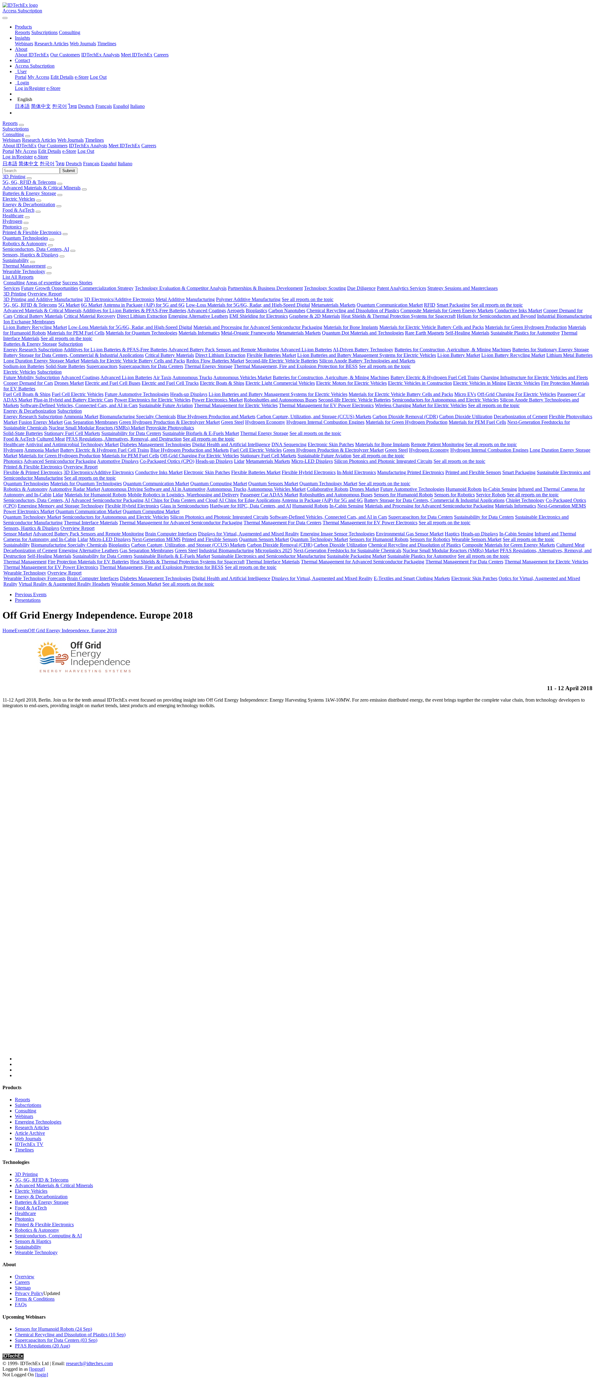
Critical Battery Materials (38, 316)
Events (21, 630)
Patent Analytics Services (401, 288)
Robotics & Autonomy (24, 243)
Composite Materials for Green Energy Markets (446, 310)
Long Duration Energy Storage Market (41, 360)
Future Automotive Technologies (137, 394)
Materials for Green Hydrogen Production (526, 327)
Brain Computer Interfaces (171, 533)
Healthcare (13, 215)
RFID (429, 305)
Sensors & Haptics (33, 1241)
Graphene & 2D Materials (314, 316)
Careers (161, 54)
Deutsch (86, 106)
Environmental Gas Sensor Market (409, 533)
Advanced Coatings (206, 310)
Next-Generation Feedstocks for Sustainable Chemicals (347, 550)
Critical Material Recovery (90, 316)
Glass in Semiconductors (184, 505)
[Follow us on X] (304, 887)
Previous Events (30, 594)
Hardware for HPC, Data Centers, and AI (250, 505)
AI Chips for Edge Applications (249, 500)
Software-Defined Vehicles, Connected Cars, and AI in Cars (79, 405)
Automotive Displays (118, 461)
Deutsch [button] (74, 163)
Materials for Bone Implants (351, 327)
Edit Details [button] (49, 151)
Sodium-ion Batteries (23, 366)
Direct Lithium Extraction (142, 316)
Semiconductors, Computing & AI (48, 1235)
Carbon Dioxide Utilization (465, 416)
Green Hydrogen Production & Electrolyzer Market (169, 422)
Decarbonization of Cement (521, 416)
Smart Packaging (453, 305)
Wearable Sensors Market (476, 539)
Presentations (28, 600)
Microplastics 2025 (273, 550)
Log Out (98, 77)
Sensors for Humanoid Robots (403, 494)
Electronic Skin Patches (331, 444)
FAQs (21, 1304)
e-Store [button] (69, 151)
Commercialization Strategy (106, 288)
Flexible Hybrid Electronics (309, 472)
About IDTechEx (32, 54)
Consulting (69, 32)
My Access (38, 77)
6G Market (91, 305)
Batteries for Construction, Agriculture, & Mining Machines (452, 349)
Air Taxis (162, 377)
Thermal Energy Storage (208, 366)
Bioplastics (256, 310)
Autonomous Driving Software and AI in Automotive (153, 489)
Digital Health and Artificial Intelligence (231, 444)
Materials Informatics (199, 332)
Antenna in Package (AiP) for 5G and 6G (144, 305)
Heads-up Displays (188, 394)
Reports (22, 32)
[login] (41, 1374)
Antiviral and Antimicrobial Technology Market (72, 444)
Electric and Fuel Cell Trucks (170, 383)
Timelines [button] (94, 140)
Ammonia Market (81, 416)
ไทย (72, 106)
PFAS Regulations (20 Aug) (42, 1345)
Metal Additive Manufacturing (185, 299)
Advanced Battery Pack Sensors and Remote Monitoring (223, 349)
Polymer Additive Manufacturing (248, 299)
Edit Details (62, 77)
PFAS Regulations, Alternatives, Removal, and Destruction (124, 439)
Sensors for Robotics (454, 494)
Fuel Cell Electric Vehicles (78, 394)
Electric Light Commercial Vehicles (280, 383)
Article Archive (30, 1133)
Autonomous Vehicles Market (242, 377)
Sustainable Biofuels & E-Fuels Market (200, 433)
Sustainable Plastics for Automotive (525, 332)
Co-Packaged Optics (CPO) (167, 461)
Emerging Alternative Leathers (198, 316)
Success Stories (77, 282)
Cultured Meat (51, 439)
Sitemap (23, 1287)
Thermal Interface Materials (91, 522)
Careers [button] (148, 145)
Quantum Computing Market (218, 483)
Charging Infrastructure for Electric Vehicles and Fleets (534, 377)
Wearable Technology (23, 271)
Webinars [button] (11, 140)
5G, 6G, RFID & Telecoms (29, 182)
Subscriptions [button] (15, 128)
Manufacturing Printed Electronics (410, 472)
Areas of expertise (43, 282)
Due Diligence (361, 288)
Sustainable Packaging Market (356, 556)
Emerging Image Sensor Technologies (337, 533)
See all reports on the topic (307, 299)
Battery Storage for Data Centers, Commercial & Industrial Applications (73, 355)
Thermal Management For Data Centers (282, 522)
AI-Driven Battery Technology (363, 349)
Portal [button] (8, 151)
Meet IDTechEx (136, 54)
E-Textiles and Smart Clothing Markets (412, 578)
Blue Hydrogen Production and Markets (216, 416)
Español (121, 106)
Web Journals (83, 43)
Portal (20, 77)
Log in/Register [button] (17, 156)
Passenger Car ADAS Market (269, 494)
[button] (23, 26)
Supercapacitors (101, 366)
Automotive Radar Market (74, 489)
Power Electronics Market (217, 399)
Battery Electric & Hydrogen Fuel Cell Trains (434, 377)
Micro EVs (465, 394)
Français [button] (91, 163)
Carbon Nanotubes (286, 310)
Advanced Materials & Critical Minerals (41, 187)
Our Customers (65, 54)
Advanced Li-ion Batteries (306, 349)
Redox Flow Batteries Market (215, 360)
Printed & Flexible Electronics (31, 232)
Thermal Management (24, 265)
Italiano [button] (125, 163)
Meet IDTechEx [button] (124, 145)
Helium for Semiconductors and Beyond (496, 316)
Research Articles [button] (39, 140)
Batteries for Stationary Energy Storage (550, 349)
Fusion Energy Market (41, 422)
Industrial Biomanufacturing (564, 316)
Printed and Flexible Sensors (473, 472)
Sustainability (15, 260)
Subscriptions (44, 32)
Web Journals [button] (70, 140)
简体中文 (41, 106)
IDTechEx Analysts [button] (88, 145)
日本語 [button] (9, 163)
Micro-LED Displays (312, 461)
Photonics (12, 226)
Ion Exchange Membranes (29, 321)
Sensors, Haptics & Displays (30, 254)
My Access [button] (26, 151)
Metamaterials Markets (333, 305)
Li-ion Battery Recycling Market (35, 327)
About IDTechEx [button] (19, 145)
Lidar (239, 461)
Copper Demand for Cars (28, 383)
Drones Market (69, 383)
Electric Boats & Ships (222, 383)
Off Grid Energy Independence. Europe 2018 (72, 630)
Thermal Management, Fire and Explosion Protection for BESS (296, 366)
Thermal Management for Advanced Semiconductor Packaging (180, 522)
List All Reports (17, 277)
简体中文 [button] (28, 163)
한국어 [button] (47, 163)
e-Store (82, 77)
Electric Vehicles (18, 199)
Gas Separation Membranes (91, 422)
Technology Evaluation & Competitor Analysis (181, 288)
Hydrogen (12, 221)
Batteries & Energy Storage (29, 193)
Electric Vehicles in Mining (479, 383)
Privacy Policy (29, 1293)
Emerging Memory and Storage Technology (61, 505)
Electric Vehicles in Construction (420, 383)
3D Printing (13, 176)
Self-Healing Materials (467, 332)
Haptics (452, 533)
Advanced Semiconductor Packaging (60, 461)
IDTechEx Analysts (100, 54)
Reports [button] (10, 123)
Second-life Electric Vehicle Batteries (281, 360)
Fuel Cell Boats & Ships (27, 394)
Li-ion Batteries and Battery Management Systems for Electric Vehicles (366, 355)
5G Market (69, 305)
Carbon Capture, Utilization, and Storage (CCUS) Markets (314, 416)
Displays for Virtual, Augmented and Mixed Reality (248, 533)
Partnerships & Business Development (265, 288)
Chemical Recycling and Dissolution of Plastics (352, 310)
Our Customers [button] (53, 145)
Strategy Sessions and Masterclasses (462, 288)
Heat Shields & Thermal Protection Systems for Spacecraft (398, 316)
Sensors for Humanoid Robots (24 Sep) (53, 1329)
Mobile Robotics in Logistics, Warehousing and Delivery (183, 494)
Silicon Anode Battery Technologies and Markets (367, 360)
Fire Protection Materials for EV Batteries (88, 561)
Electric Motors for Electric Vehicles (351, 383)
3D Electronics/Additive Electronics (119, 299)
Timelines (106, 43)
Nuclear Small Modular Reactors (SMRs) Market (97, 427)
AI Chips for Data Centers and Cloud (181, 500)
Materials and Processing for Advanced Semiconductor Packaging (257, 327)
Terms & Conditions (35, 1299)
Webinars (24, 43)
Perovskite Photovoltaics (170, 427)
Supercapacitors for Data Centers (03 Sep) (56, 1340)
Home (8, 630)
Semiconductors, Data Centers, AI (35, 249)
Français (103, 106)
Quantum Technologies (25, 238)
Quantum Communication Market (390, 305)
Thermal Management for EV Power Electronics (326, 405)
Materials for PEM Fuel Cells (75, 332)
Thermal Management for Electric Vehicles (236, 405)
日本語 (22, 106)
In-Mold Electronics (356, 472)
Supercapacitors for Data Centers (151, 366)
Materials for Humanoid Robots (95, 494)
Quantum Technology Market (328, 483)
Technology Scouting (325, 288)
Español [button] (109, 163)
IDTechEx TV (29, 1144)
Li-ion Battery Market (458, 355)
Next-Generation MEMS (561, 505)
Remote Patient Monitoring (437, 444)
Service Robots (491, 494)
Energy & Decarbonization (28, 204)
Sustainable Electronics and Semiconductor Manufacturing (268, 556)
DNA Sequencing (288, 444)
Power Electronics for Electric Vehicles (152, 399)
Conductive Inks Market (518, 310)
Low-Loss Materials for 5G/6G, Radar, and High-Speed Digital (248, 305)
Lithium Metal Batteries (569, 355)
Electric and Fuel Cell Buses (112, 383)
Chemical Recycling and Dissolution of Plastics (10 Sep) (70, 1334)
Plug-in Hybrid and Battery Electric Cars (73, 399)
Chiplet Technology (525, 500)
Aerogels (236, 310)
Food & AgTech (18, 210)
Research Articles (51, 43)
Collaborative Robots (327, 489)
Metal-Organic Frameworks (248, 332)
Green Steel (232, 422)
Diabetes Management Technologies (155, 444)
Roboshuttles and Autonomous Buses (280, 399)
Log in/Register (30, 88)
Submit (68, 170)
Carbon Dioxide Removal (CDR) (405, 416)
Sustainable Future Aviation (166, 405)
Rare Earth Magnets (424, 332)
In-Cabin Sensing (500, 489)
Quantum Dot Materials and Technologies (363, 332)
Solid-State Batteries (65, 366)
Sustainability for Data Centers (131, 433)
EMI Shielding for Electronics (258, 316)
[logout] (37, 1369)
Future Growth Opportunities (49, 288)
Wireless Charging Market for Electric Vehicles (421, 405)
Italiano (137, 106)
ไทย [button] (60, 163)
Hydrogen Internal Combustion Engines (325, 422)
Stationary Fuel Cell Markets (72, 433)
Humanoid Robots (464, 489)
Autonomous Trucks (192, 377)
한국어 (59, 106)
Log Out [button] (85, 151)
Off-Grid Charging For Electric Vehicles (516, 394)
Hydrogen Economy (265, 422)
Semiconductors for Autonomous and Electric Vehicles (445, 399)
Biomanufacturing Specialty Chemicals (137, 416)
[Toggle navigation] (4, 18)
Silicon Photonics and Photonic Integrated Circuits (383, 461)
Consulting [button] (13, 134)
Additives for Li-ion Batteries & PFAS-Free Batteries (134, 310)
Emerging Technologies (38, 1122)
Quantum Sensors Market (273, 483)
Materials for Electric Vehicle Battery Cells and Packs (431, 327)
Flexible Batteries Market (271, 355)
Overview (24, 1276)
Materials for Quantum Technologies (141, 332)
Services (11, 288)
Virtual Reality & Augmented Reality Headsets (64, 584)
